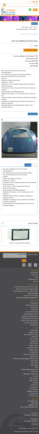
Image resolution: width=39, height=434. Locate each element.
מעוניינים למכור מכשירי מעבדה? (29, 320)
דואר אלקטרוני (22, 254)
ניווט (35, 10)
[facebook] (35, 265)
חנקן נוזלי (35, 382)
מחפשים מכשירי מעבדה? (31, 323)
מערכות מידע (34, 273)
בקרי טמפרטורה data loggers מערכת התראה (25, 358)
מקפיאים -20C (34, 378)
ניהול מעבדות (34, 307)
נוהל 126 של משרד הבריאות (30, 354)
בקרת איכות (34, 309)
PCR (36, 367)
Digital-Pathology (33, 293)
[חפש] (4, 5)
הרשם (24, 260)
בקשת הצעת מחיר (30, 50)
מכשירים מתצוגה (33, 332)
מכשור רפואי (34, 361)
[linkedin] (29, 265)
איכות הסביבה (34, 352)
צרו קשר (35, 281)
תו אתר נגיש (34, 424)
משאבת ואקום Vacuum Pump (29, 369)
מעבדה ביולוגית (24, 27)
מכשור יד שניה (34, 339)
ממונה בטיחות (34, 356)
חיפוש (35, 5)
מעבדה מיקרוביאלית (32, 347)
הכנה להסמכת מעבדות (31, 312)
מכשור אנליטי (34, 365)
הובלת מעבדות (34, 325)
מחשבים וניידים (33, 389)
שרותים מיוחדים (33, 393)
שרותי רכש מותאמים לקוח (31, 314)
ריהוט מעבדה (34, 387)
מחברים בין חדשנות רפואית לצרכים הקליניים (26, 287)
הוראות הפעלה (33, 114)
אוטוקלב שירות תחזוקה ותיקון (30, 318)
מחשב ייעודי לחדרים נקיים (31, 295)
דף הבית (36, 27)
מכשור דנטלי (34, 363)
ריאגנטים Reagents (32, 391)
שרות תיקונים (34, 341)
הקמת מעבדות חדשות (32, 305)
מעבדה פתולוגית (33, 350)
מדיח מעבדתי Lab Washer (30, 374)
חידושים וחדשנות (33, 279)
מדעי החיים (34, 275)
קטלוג (35, 23)
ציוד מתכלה (34, 337)
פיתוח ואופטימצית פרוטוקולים (29, 316)
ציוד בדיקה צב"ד (33, 396)
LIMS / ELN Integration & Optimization (27, 298)
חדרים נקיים (34, 385)
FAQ (36, 277)
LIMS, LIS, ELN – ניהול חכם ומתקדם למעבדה (25, 291)
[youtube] (24, 265)
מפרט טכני (28, 165)
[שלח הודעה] (30, 9)
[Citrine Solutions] (8, 11)
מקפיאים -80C (34, 380)
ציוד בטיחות (34, 372)
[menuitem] (19, 287)
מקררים (36, 376)
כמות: (36, 46)
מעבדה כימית (34, 343)
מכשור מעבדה (34, 303)
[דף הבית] (37, 2)
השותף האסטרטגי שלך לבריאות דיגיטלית (27, 289)
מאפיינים (34, 165)
